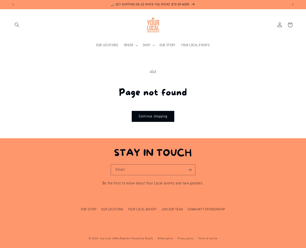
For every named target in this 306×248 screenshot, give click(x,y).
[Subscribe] (190, 169)
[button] (17, 25)
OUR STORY (89, 209)
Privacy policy (186, 238)
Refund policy (165, 238)
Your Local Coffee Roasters (115, 238)
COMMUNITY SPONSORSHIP (206, 209)
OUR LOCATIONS (112, 209)
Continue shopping (153, 116)
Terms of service (207, 238)
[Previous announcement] (13, 4)
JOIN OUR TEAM (172, 209)
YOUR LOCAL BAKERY (142, 209)
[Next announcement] (293, 4)
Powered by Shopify (142, 238)
